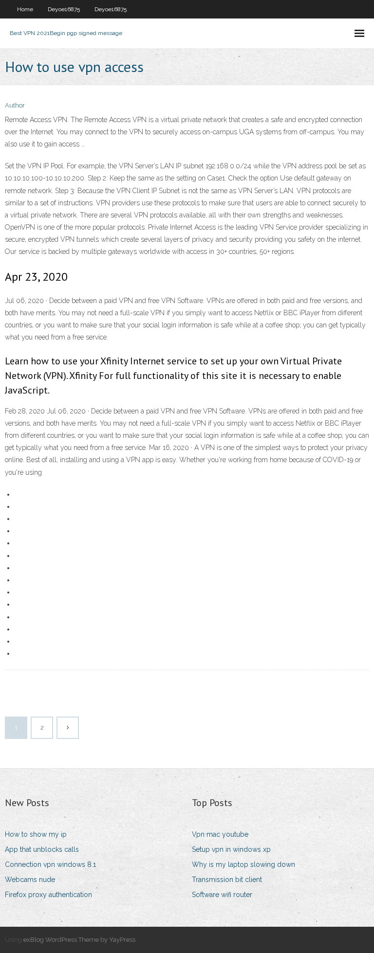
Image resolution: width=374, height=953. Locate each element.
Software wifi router (222, 895)
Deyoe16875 (64, 9)
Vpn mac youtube (220, 834)
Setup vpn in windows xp (231, 849)
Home (25, 9)
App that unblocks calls (42, 849)
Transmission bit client (227, 879)
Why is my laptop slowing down (243, 864)
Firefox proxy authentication (48, 895)
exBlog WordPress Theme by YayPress (79, 939)
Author (15, 105)
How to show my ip (36, 834)
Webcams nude (30, 879)
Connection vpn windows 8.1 (50, 864)
